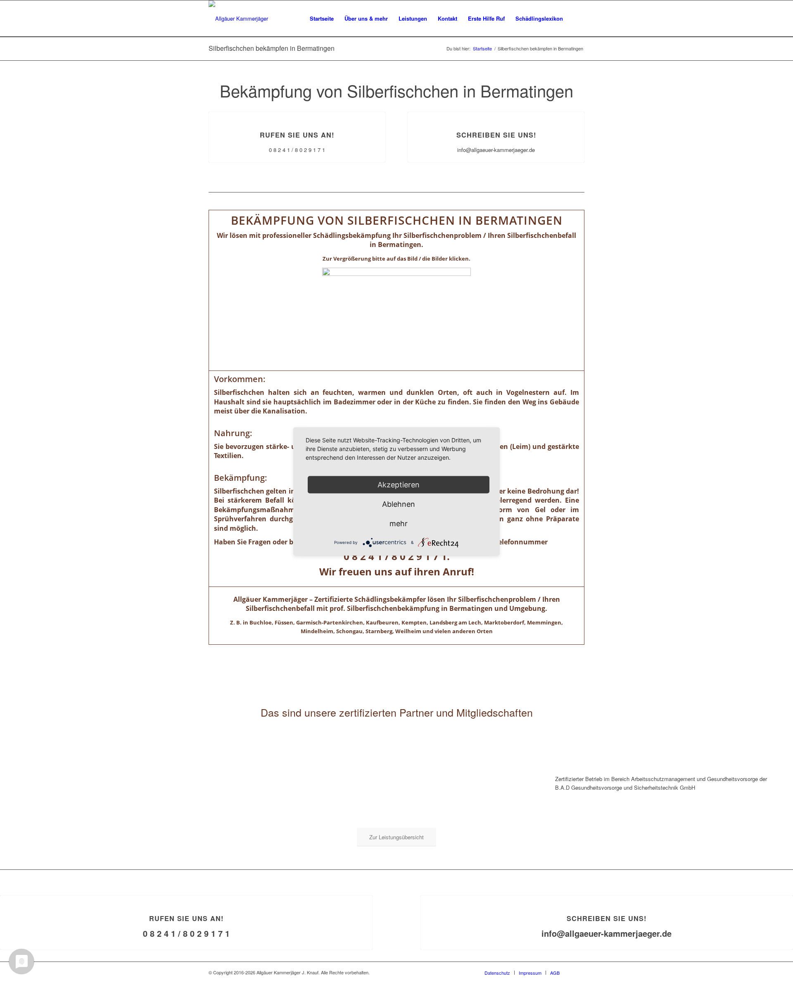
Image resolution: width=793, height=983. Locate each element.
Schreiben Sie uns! (496, 135)
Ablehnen (398, 504)
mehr (398, 523)
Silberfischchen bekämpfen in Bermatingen (272, 48)
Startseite (482, 48)
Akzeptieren (399, 484)
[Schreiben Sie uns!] (496, 112)
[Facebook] (578, 972)
